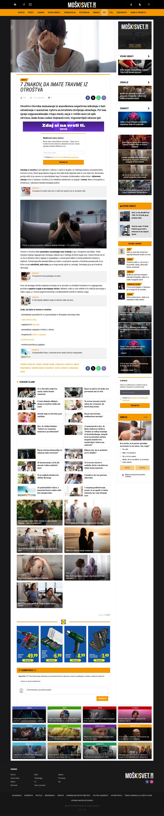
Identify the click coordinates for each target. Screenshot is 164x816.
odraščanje (73, 368)
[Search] (149, 4)
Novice (21, 12)
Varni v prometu (138, 12)
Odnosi (96, 12)
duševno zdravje (38, 368)
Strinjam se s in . (62, 157)
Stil (111, 12)
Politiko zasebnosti (72, 157)
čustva (57, 368)
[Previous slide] (19, 641)
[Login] (131, 4)
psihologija (59, 364)
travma (38, 364)
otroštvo (64, 368)
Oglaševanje (17, 795)
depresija (69, 364)
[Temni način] (140, 4)
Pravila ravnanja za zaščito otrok (138, 795)
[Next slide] (107, 641)
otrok (22, 372)
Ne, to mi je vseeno (129, 456)
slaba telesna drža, (28, 319)
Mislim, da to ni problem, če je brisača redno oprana (135, 460)
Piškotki (60, 795)
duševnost (50, 368)
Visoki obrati (54, 12)
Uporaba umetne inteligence (82, 800)
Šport (31, 12)
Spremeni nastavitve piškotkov (78, 795)
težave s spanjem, (39, 334)
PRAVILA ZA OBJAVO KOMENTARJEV (30, 681)
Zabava (40, 12)
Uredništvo (28, 795)
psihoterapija (25, 368)
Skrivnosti (122, 12)
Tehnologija (70, 12)
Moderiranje (50, 795)
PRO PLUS (39, 795)
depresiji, (36, 324)
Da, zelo (125, 449)
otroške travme (48, 364)
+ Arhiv (145, 417)
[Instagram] (30, 4)
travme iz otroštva (27, 364)
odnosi (76, 364)
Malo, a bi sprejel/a (129, 453)
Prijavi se (63, 162)
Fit (104, 12)
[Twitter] (93, 98)
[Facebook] (24, 4)
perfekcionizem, (27, 339)
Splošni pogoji (116, 795)
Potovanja (84, 12)
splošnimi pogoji (59, 157)
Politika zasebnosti (100, 795)
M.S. (24, 98)
